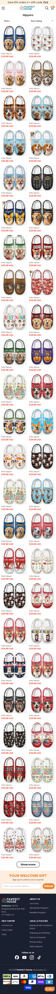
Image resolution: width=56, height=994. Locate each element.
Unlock (48, 886)
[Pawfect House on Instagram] (32, 957)
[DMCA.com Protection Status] (7, 976)
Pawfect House (24, 969)
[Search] (46, 7)
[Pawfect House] (27, 8)
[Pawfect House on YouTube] (24, 957)
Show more (28, 864)
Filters (7, 21)
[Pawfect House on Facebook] (17, 957)
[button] (42, 21)
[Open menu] (3, 7)
